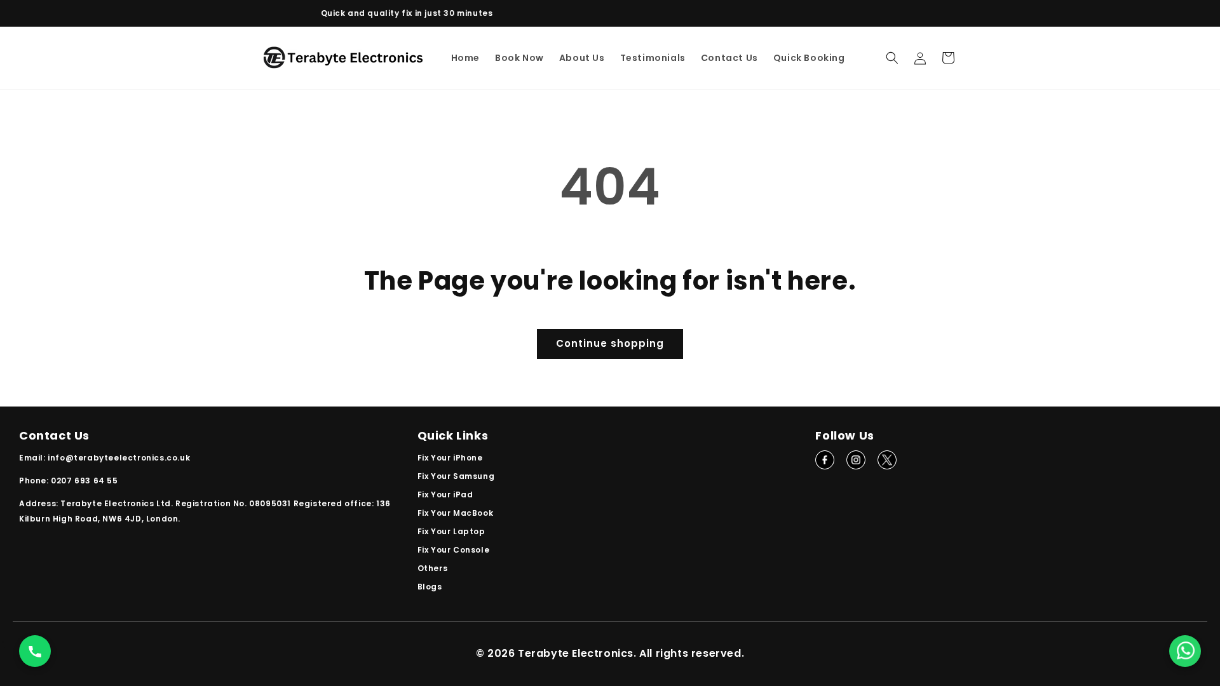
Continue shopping (610, 343)
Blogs (429, 586)
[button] (892, 58)
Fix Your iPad (445, 494)
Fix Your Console (453, 549)
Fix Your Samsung (456, 476)
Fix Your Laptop (451, 531)
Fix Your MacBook (455, 513)
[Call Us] (35, 651)
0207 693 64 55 (84, 480)
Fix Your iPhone (450, 457)
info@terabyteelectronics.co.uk (119, 457)
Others (432, 568)
